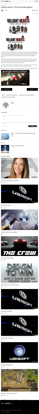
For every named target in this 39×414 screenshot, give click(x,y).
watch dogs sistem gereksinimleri (25, 336)
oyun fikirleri (11, 283)
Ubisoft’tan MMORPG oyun (7, 364)
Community (7, 410)
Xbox (2, 179)
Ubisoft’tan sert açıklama (6, 311)
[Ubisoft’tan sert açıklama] (19, 299)
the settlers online (13, 392)
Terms (11, 410)
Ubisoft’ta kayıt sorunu (6, 205)
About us (2, 410)
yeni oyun (10, 363)
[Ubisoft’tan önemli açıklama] (19, 326)
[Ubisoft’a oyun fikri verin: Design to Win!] (19, 272)
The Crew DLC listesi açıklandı (7, 258)
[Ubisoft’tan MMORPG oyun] (19, 352)
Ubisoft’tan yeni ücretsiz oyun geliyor (9, 232)
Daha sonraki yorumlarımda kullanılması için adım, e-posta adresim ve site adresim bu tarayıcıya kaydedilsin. (19, 123)
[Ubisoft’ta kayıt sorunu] (19, 194)
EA (8, 179)
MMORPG (4, 363)
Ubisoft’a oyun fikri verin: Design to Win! (10, 284)
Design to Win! (6, 283)
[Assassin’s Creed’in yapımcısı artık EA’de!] (19, 168)
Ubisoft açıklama (10, 336)
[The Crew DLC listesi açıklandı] (19, 246)
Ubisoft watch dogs (16, 336)
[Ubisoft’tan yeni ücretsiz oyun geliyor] (19, 220)
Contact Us (19, 410)
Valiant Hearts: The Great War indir (8, 97)
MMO (1, 363)
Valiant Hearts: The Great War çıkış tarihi (26, 95)
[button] (35, 1)
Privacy (14, 410)
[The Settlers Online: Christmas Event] (19, 380)
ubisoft (3, 95)
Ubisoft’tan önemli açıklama (7, 338)
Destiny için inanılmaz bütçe (17, 145)
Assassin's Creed (5, 179)
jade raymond (12, 179)
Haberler (3, 5)
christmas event (6, 392)
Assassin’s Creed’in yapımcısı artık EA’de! (9, 180)
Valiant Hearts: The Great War (11, 95)
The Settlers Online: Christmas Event (9, 393)
